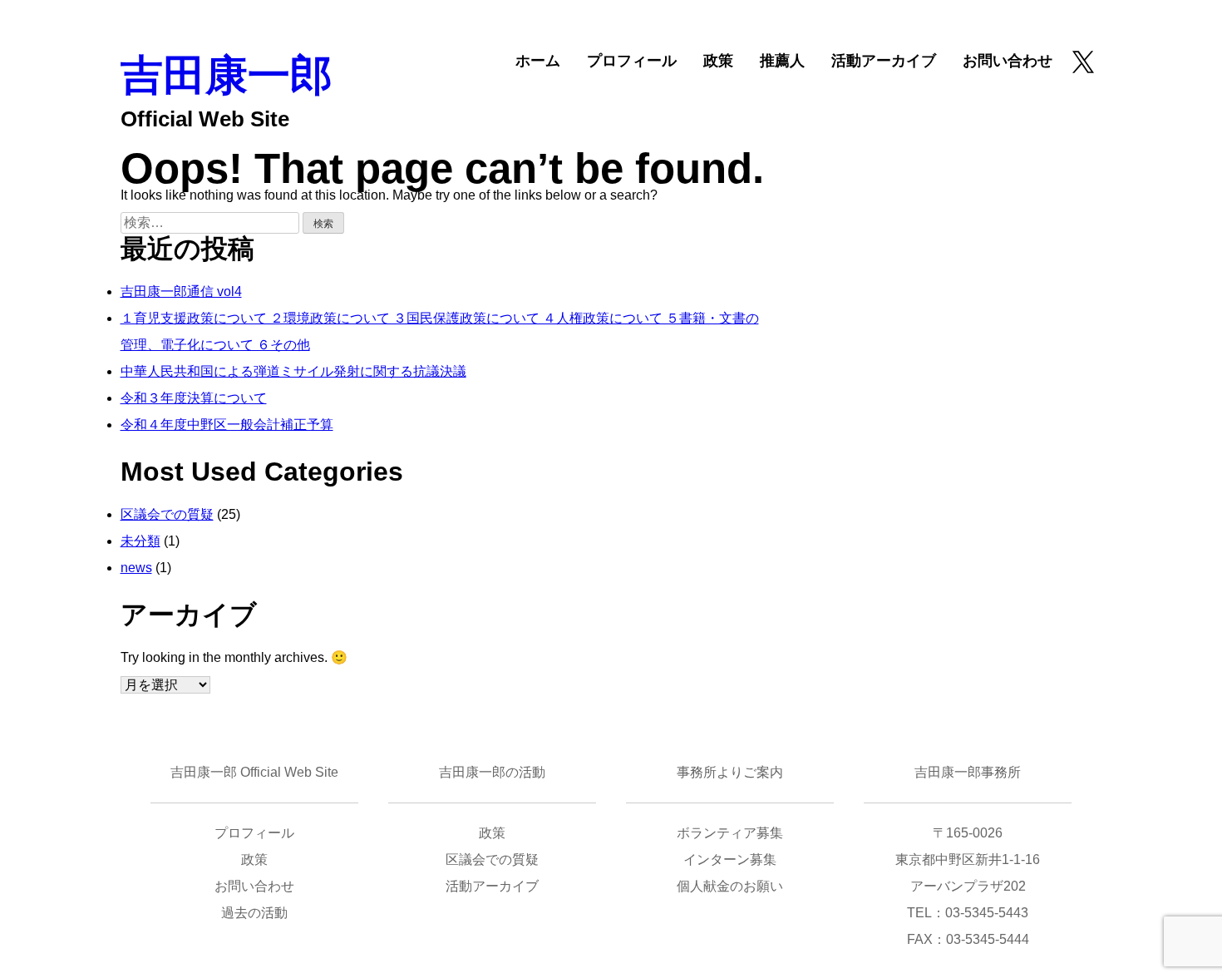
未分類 (140, 541)
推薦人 (782, 60)
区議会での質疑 (167, 514)
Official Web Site (205, 119)
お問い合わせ (1007, 60)
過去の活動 (254, 913)
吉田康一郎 (227, 75)
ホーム (537, 60)
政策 (718, 60)
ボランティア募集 (730, 833)
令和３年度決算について (194, 398)
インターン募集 (729, 859)
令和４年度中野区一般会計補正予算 (227, 424)
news (136, 568)
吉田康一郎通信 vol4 (181, 291)
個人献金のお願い (730, 886)
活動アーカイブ (883, 60)
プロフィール (632, 60)
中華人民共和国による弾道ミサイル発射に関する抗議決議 (293, 371)
